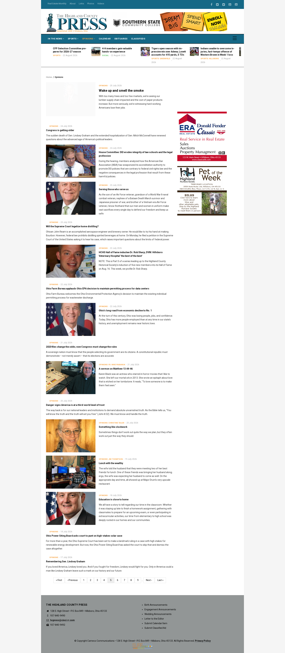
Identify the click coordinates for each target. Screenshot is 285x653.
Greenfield (129, 59)
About (73, 3)
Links (81, 3)
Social (70, 55)
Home (49, 77)
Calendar (105, 38)
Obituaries (120, 38)
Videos (100, 3)
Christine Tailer (116, 423)
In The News (55, 38)
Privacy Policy (203, 640)
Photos (90, 3)
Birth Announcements (155, 605)
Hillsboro (178, 59)
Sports (72, 38)
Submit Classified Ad (155, 628)
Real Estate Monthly (57, 3)
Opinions (88, 38)
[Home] (77, 22)
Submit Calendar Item (155, 623)
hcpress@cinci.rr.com (62, 620)
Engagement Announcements (160, 609)
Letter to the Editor (154, 618)
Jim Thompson (115, 459)
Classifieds (138, 38)
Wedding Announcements (158, 614)
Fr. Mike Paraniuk (116, 365)
